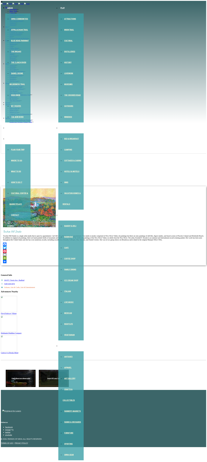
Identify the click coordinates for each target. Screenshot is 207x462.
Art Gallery (69, 378)
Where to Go (16, 160)
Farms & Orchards (72, 422)
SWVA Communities (19, 19)
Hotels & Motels (71, 171)
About (10, 139)
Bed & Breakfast (71, 139)
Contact (15, 215)
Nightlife (68, 324)
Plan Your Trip (17, 149)
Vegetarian (69, 335)
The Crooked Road (72, 95)
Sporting (68, 444)
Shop (62, 346)
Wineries (68, 117)
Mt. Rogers (16, 106)
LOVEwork (68, 73)
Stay (62, 128)
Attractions (70, 19)
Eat (62, 215)
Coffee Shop (69, 258)
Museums (68, 84)
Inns (66, 182)
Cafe (66, 248)
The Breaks (16, 51)
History (67, 62)
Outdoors (68, 106)
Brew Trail (69, 30)
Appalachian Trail (19, 30)
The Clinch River (18, 62)
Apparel (68, 367)
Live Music (69, 302)
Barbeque (68, 237)
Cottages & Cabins (72, 160)
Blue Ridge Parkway (20, 40)
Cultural (68, 40)
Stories (10, 226)
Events (10, 128)
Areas (10, 8)
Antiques (68, 357)
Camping (68, 149)
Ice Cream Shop (71, 280)
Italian (67, 291)
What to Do (16, 171)
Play (62, 8)
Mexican (68, 313)
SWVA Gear (69, 455)
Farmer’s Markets (72, 411)
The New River (17, 117)
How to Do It (16, 182)
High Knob (15, 95)
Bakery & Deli (70, 226)
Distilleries (69, 51)
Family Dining (70, 269)
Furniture (68, 433)
